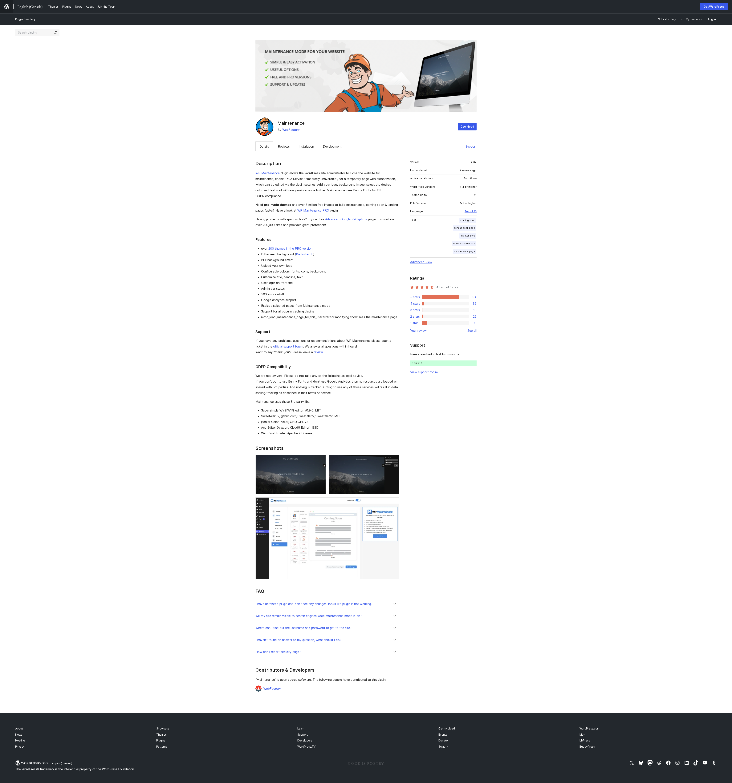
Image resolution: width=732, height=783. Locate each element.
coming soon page (464, 227)
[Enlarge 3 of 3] (394, 502)
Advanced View (421, 262)
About (19, 728)
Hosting (20, 740)
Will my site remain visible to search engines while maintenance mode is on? (308, 616)
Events (442, 734)
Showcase (162, 728)
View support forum (424, 372)
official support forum (288, 346)
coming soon (467, 220)
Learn (300, 728)
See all (472, 330)
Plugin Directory (25, 19)
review (318, 352)
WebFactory (291, 130)
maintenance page (464, 251)
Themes (161, 734)
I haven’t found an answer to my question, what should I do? (298, 640)
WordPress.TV (306, 746)
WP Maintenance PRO (313, 210)
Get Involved (446, 728)
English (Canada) (62, 763)
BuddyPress (587, 746)
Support (471, 146)
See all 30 (471, 211)
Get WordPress (714, 6)
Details (264, 146)
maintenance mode (464, 243)
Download (467, 126)
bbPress (585, 740)
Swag (443, 746)
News (18, 734)
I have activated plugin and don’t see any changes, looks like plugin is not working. (313, 604)
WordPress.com (589, 728)
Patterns (161, 746)
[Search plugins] (55, 32)
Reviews (284, 146)
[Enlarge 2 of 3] (394, 460)
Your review (418, 330)
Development (332, 146)
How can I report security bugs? (278, 652)
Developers (304, 740)
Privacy (20, 746)
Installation (306, 146)
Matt (582, 734)
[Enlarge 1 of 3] (321, 460)
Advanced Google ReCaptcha (346, 219)
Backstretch (304, 254)
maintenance (468, 235)
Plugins (160, 740)
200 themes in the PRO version (290, 248)
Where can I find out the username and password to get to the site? (303, 628)
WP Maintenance (267, 173)
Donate (443, 740)
